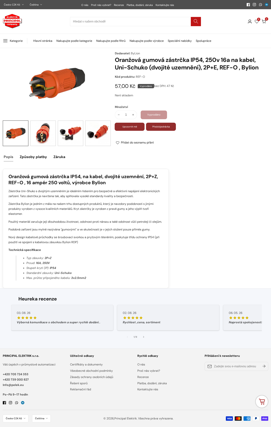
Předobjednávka (161, 126)
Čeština (34, 4)
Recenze (119, 5)
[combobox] (135, 21)
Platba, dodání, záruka (140, 5)
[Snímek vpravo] (144, 337)
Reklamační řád (80, 389)
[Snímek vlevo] (127, 337)
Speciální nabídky (180, 41)
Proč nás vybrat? (101, 5)
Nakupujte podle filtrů (111, 41)
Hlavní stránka (42, 41)
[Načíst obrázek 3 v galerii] (70, 133)
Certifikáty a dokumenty (86, 364)
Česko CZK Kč (12, 4)
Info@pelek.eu (13, 385)
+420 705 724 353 (15, 374)
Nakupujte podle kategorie (74, 41)
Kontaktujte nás (165, 5)
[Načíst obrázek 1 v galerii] (15, 133)
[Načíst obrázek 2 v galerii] (43, 133)
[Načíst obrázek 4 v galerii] (98, 133)
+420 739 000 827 (16, 380)
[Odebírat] (264, 366)
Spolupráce (203, 41)
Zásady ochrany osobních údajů (91, 377)
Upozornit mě (129, 126)
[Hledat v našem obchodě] (196, 21)
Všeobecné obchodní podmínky (91, 371)
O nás (84, 5)
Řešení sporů (79, 383)
